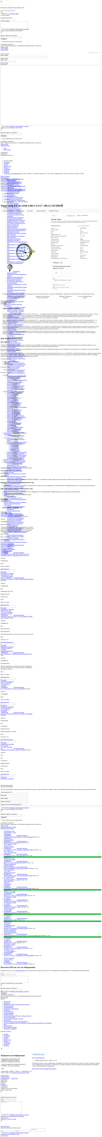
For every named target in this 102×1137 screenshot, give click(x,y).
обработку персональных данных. (19, 29)
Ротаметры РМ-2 (14, 445)
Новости (6, 168)
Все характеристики (83, 225)
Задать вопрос (4, 48)
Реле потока (7, 1020)
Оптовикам (7, 162)
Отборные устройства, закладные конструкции (16, 1004)
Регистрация (7, 149)
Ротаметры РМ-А (15, 449)
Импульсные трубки (15, 313)
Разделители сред (8, 1006)
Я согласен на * (15, 1114)
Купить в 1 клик (66, 280)
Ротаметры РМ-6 (14, 448)
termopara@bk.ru (5, 145)
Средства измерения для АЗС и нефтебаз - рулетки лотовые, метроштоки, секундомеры (27, 1023)
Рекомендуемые (8, 550)
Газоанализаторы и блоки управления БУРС (16, 1021)
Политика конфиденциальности (47, 1068)
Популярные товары (9, 549)
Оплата (6, 165)
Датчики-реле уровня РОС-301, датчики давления (17, 1016)
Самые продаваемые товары (8, 827)
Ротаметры (7, 1010)
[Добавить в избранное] (47, 216)
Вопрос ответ (7, 166)
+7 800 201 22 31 (5, 13)
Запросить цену (14, 1134)
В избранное (4, 573)
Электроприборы (8, 1007)
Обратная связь (5, 1075)
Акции (6, 553)
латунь (81, 239)
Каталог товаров (5, 176)
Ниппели (12, 360)
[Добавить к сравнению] (47, 219)
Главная (6, 1034)
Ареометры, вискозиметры (11, 1008)
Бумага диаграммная (9, 1017)
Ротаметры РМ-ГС (15, 450)
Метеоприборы (8, 1026)
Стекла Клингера (8, 1011)
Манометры (7, 1003)
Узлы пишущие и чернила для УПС (13, 1018)
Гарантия (6, 172)
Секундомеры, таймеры (10, 1027)
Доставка (6, 163)
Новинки (6, 552)
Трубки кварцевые (9, 1013)
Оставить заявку (14, 13)
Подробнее (4, 572)
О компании (7, 169)
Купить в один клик (18, 1116)
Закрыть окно (4, 47)
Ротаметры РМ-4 (14, 446)
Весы (5, 1024)
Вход (5, 148)
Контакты (6, 170)
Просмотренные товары (7, 828)
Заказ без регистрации (7, 785)
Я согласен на (15, 29)
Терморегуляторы (8, 1014)
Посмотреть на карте (16, 1072)
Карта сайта (26, 1072)
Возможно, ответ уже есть (94, 52)
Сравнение (11, 573)
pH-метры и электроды (10, 1028)
